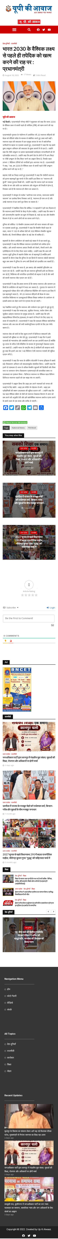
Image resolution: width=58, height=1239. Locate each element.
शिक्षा (24, 876)
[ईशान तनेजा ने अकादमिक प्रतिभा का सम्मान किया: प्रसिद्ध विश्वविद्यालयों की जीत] (8, 891)
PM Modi (32, 428)
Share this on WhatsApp (16, 423)
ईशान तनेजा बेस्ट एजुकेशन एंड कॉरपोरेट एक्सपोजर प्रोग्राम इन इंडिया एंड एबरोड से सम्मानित (34, 904)
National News (18, 428)
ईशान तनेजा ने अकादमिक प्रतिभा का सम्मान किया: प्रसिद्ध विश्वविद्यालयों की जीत (34, 893)
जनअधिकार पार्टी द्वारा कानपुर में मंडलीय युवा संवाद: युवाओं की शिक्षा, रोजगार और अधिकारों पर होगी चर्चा (29, 457)
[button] (14, 29)
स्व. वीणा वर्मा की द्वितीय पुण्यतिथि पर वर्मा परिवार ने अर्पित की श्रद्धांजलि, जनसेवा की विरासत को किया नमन (29, 936)
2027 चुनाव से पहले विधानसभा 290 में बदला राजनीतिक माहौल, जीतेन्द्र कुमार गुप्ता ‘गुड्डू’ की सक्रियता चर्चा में (29, 541)
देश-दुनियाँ (6, 43)
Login (52, 607)
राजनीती (14, 43)
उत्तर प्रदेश (24, 448)
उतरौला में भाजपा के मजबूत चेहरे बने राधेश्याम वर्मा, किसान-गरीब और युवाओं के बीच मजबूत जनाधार (29, 500)
